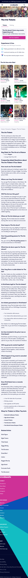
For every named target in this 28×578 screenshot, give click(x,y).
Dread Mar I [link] (4, 453)
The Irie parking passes (18, 240)
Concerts (8, 129)
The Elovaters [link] (5, 449)
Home (2, 129)
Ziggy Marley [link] (4, 445)
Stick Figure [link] (4, 434)
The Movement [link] (5, 472)
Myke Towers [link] (4, 438)
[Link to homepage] (14, 5)
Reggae (14, 129)
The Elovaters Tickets (9, 422)
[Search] (24, 4)
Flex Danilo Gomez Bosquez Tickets (13, 425)
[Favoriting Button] (25, 8)
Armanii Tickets (8, 420)
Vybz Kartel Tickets (9, 417)
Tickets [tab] (5, 25)
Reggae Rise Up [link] (5, 460)
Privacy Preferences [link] (4, 572)
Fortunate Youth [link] (5, 468)
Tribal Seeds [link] (4, 442)
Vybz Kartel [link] (4, 464)
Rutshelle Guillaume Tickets (11, 415)
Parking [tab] (12, 25)
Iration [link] (3, 457)
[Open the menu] (2, 5)
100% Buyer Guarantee (16, 1)
